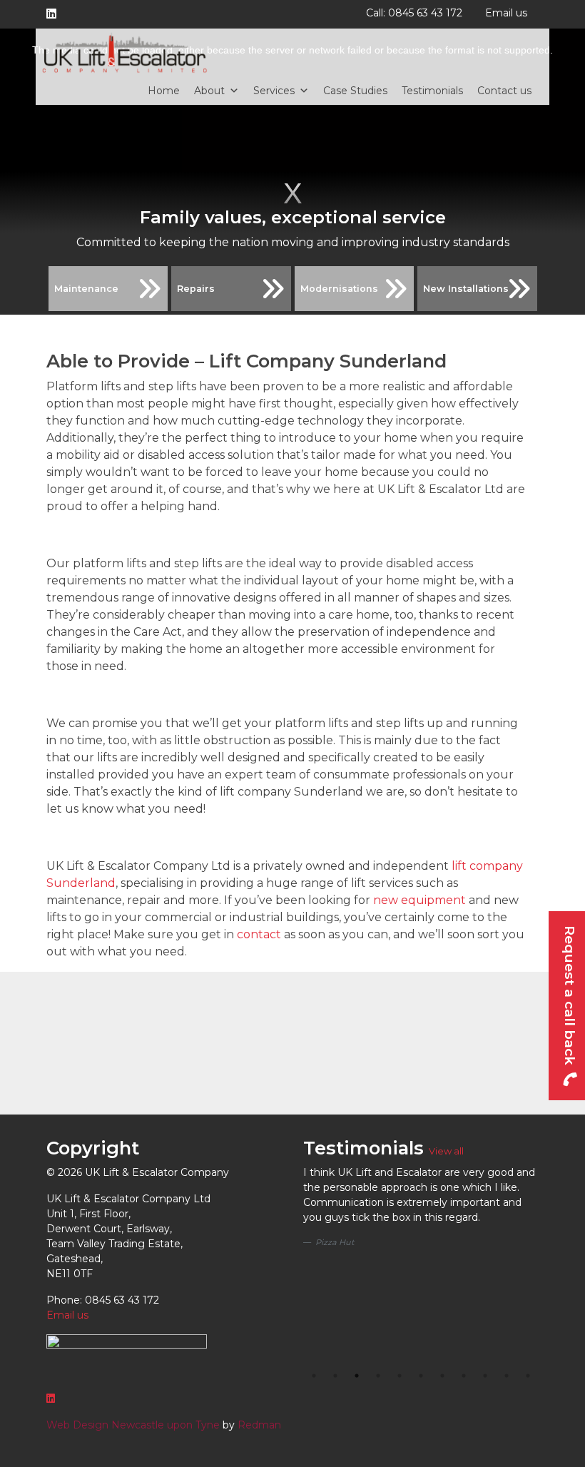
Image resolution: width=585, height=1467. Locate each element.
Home (164, 90)
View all (446, 1151)
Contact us (504, 90)
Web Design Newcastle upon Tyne (133, 1424)
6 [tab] (421, 1376)
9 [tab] (485, 1376)
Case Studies (355, 90)
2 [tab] (335, 1376)
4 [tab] (378, 1376)
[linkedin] (54, 14)
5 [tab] (399, 1376)
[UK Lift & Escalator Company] (125, 52)
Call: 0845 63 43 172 (414, 12)
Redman (259, 1424)
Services (274, 90)
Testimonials (432, 90)
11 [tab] (528, 1376)
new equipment (419, 900)
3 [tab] (357, 1376)
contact (259, 934)
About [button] (209, 90)
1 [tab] (314, 1376)
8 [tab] (464, 1376)
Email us (506, 12)
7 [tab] (442, 1376)
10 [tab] (506, 1376)
